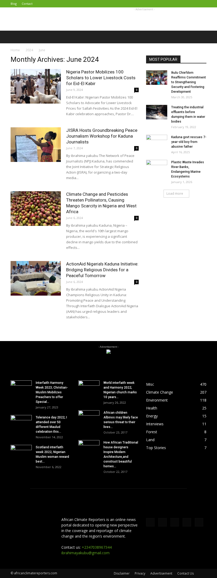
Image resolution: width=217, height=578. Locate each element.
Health (151, 408)
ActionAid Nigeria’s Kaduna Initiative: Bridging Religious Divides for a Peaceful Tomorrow (102, 269)
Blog (14, 4)
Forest (151, 431)
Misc (150, 384)
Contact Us (185, 573)
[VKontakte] (194, 3)
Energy (152, 415)
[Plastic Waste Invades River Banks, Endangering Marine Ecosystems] (156, 167)
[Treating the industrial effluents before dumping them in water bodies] (156, 112)
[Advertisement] (144, 19)
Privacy (140, 573)
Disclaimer (122, 573)
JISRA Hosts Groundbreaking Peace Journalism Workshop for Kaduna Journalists (101, 136)
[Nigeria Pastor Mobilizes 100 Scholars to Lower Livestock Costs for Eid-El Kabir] (36, 86)
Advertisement (161, 573)
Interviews (155, 423)
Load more (174, 193)
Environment (157, 400)
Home (15, 50)
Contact (27, 4)
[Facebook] (167, 3)
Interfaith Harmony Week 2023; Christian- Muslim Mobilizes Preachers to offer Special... (52, 392)
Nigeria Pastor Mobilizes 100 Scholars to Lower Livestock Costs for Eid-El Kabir (100, 77)
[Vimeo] (185, 3)
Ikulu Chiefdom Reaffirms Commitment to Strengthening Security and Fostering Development (188, 82)
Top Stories (156, 447)
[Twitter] (176, 3)
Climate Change (159, 392)
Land (150, 439)
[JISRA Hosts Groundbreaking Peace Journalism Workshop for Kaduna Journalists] (36, 144)
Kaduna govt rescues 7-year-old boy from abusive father (188, 141)
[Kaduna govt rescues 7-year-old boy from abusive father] (156, 142)
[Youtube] (202, 3)
